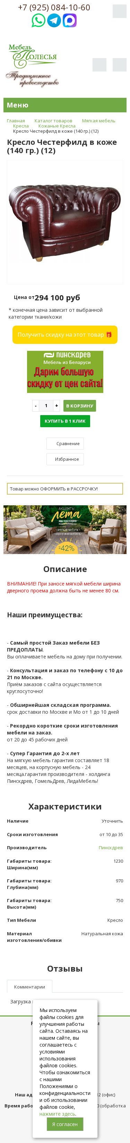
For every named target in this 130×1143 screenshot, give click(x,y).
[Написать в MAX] (70, 19)
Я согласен (65, 1124)
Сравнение (67, 444)
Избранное (66, 459)
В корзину (79, 406)
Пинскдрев (111, 847)
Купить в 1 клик (65, 421)
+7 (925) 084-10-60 (54, 7)
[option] (65, 222)
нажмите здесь (57, 1114)
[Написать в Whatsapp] (38, 19)
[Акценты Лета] (65, 529)
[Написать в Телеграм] (54, 19)
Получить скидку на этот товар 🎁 (65, 334)
